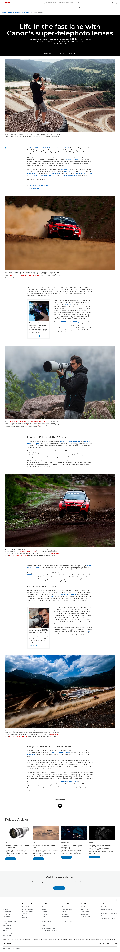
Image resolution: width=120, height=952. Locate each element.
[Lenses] (44, 7)
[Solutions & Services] (72, 7)
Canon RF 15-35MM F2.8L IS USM (67, 782)
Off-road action (48, 53)
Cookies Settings (110, 939)
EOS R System (31, 173)
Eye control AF (72, 53)
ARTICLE (60, 21)
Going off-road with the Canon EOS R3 (40, 185)
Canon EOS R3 (68, 171)
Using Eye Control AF (35, 188)
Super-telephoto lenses (60, 53)
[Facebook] (100, 943)
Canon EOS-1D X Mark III (69, 175)
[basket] (116, 3)
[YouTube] (116, 943)
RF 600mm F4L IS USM (62, 148)
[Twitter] (112, 943)
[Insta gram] (104, 943)
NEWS (6, 842)
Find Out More (11, 858)
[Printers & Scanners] (58, 7)
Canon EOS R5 (55, 173)
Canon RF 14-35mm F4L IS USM (18, 736)
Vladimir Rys (65, 169)
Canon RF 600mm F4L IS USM (38, 421)
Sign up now (59, 888)
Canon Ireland (7, 943)
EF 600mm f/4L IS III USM (72, 160)
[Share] (60, 806)
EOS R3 (29, 575)
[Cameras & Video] (38, 7)
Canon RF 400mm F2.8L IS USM (40, 148)
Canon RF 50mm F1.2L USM (83, 173)
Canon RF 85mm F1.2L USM (42, 175)
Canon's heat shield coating (30, 425)
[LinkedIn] (108, 943)
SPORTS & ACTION (65, 842)
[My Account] (112, 3)
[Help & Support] (83, 7)
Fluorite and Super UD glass (27, 551)
